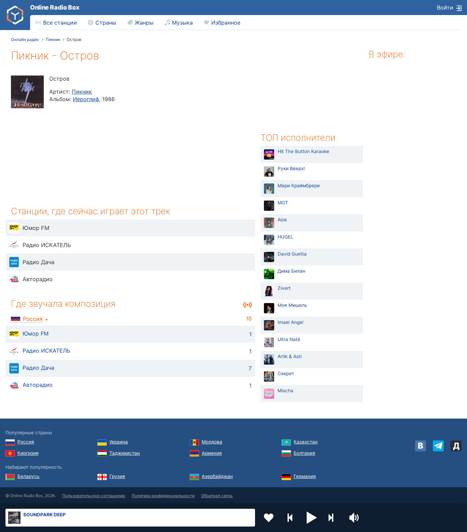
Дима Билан (291, 271)
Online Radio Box (54, 7)
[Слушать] (14, 228)
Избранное (225, 22)
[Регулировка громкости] (354, 517)
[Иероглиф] (27, 92)
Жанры (144, 22)
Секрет (286, 373)
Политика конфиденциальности (163, 495)
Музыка (182, 22)
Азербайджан (217, 476)
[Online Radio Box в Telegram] (438, 445)
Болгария (304, 453)
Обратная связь (217, 495)
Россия (25, 442)
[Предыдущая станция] (290, 517)
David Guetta (292, 254)
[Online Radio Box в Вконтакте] (420, 445)
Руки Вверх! (291, 168)
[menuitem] (56, 22)
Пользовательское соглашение (93, 495)
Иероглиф (86, 99)
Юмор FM (36, 333)
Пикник (82, 91)
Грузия (117, 476)
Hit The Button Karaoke (303, 151)
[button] (312, 517)
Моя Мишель (292, 305)
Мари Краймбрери (299, 185)
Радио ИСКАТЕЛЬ (46, 350)
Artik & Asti (290, 356)
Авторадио (38, 384)
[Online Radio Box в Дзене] (456, 445)
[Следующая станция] (333, 517)
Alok (282, 219)
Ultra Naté (289, 339)
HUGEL (285, 237)
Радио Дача (38, 367)
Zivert (284, 288)
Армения (212, 453)
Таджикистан (124, 453)
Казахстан (306, 442)
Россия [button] (32, 318)
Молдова (212, 442)
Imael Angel (290, 322)
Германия (305, 476)
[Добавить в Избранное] (269, 517)
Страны (105, 22)
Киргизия (28, 453)
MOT (283, 202)
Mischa (285, 390)
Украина (118, 442)
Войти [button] (445, 7)
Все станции (60, 22)
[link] (15, 15)
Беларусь (28, 476)
